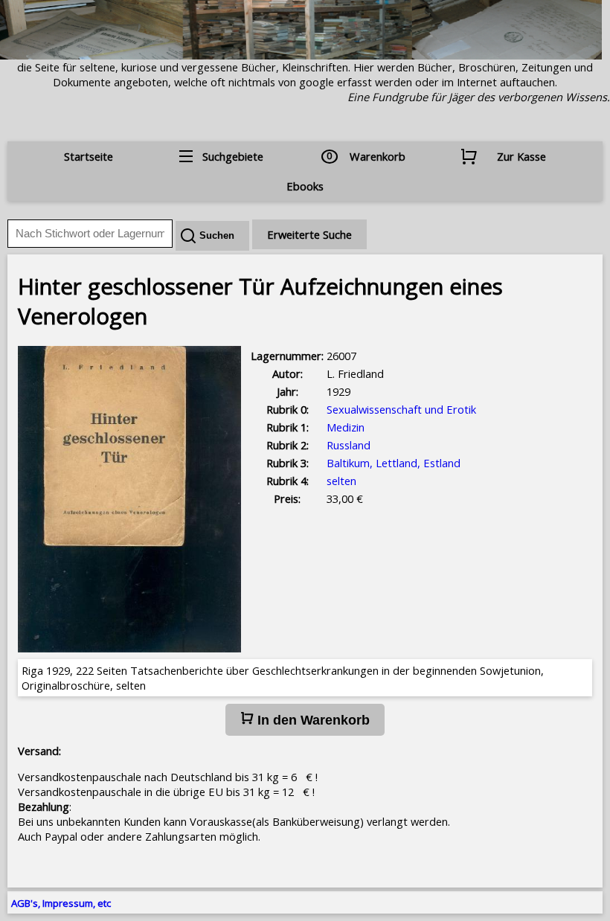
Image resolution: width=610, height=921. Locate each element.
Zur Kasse (521, 156)
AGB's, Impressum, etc (61, 903)
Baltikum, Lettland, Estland (393, 462)
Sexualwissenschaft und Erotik (401, 409)
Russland (348, 444)
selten (341, 480)
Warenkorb (377, 156)
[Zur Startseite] (301, 55)
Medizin (346, 427)
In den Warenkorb (312, 720)
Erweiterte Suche (309, 234)
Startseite (88, 156)
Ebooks (305, 186)
